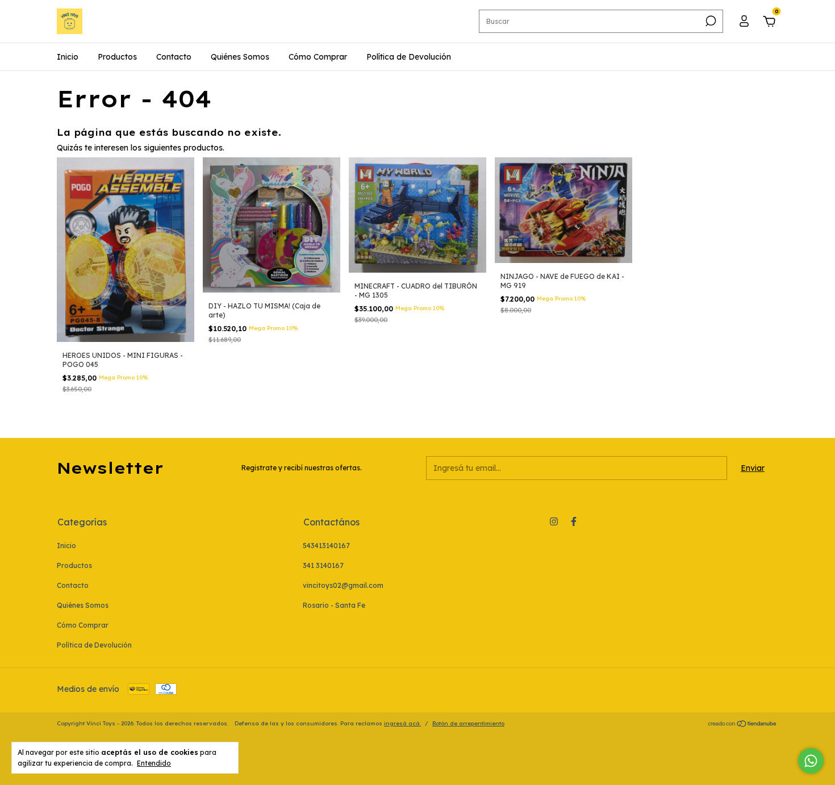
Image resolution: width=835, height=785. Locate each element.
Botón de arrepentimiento (468, 723)
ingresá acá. (402, 723)
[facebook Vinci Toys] (573, 521)
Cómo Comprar (318, 57)
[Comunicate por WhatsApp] (811, 761)
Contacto (173, 57)
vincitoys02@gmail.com (343, 585)
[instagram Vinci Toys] (553, 521)
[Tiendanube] (742, 725)
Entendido (154, 763)
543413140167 (326, 545)
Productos (117, 57)
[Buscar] (709, 21)
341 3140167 (323, 565)
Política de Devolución (408, 57)
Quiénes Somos (240, 57)
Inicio (67, 57)
